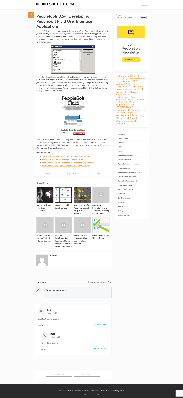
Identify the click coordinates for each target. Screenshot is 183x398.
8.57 (131, 76)
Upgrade (133, 121)
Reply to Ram (101, 324)
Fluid (128, 84)
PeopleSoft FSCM (124, 168)
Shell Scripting (123, 206)
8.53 (118, 76)
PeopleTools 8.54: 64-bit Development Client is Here (63, 159)
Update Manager (124, 215)
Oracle (140, 89)
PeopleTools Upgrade (139, 110)
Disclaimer (77, 391)
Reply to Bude (101, 349)
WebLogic (129, 124)
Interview (141, 87)
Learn (130, 89)
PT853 (119, 118)
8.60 (135, 76)
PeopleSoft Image (124, 94)
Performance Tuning (125, 112)
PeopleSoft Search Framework (130, 99)
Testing (120, 211)
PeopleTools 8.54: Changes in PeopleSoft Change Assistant (66, 166)
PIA (136, 113)
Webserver (136, 124)
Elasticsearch (120, 84)
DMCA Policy (86, 391)
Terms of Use (105, 391)
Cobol (129, 81)
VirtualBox (121, 123)
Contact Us (145, 5)
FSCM (133, 84)
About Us (61, 391)
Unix (127, 121)
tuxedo (123, 121)
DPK (134, 81)
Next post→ (87, 374)
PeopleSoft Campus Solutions (129, 164)
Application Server (137, 79)
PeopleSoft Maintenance (127, 177)
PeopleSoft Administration (127, 155)
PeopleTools (124, 107)
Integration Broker (126, 86)
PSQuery (140, 115)
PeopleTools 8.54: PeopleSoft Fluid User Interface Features (66, 156)
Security (134, 118)
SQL (118, 121)
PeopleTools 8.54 (124, 110)
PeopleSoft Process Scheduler (126, 97)
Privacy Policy (95, 391)
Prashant (47, 174)
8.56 (127, 76)
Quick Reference (124, 198)
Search (118, 15)
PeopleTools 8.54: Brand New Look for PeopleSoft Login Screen (68, 162)
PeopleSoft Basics (73, 174)
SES (141, 118)
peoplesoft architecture (127, 92)
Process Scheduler (125, 115)
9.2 (139, 76)
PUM (126, 118)
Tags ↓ (99, 174)
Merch (122, 391)
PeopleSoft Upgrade (125, 104)
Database (121, 134)
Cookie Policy (115, 391)
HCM (137, 84)
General (121, 143)
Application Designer (122, 79)
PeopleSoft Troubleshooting (128, 181)
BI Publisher (120, 81)
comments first (104, 282)
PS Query (121, 194)
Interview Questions (121, 89)
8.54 (122, 76)
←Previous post (58, 374)
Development (123, 138)
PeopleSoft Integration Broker (129, 172)
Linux (134, 89)
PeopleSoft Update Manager (126, 102)
